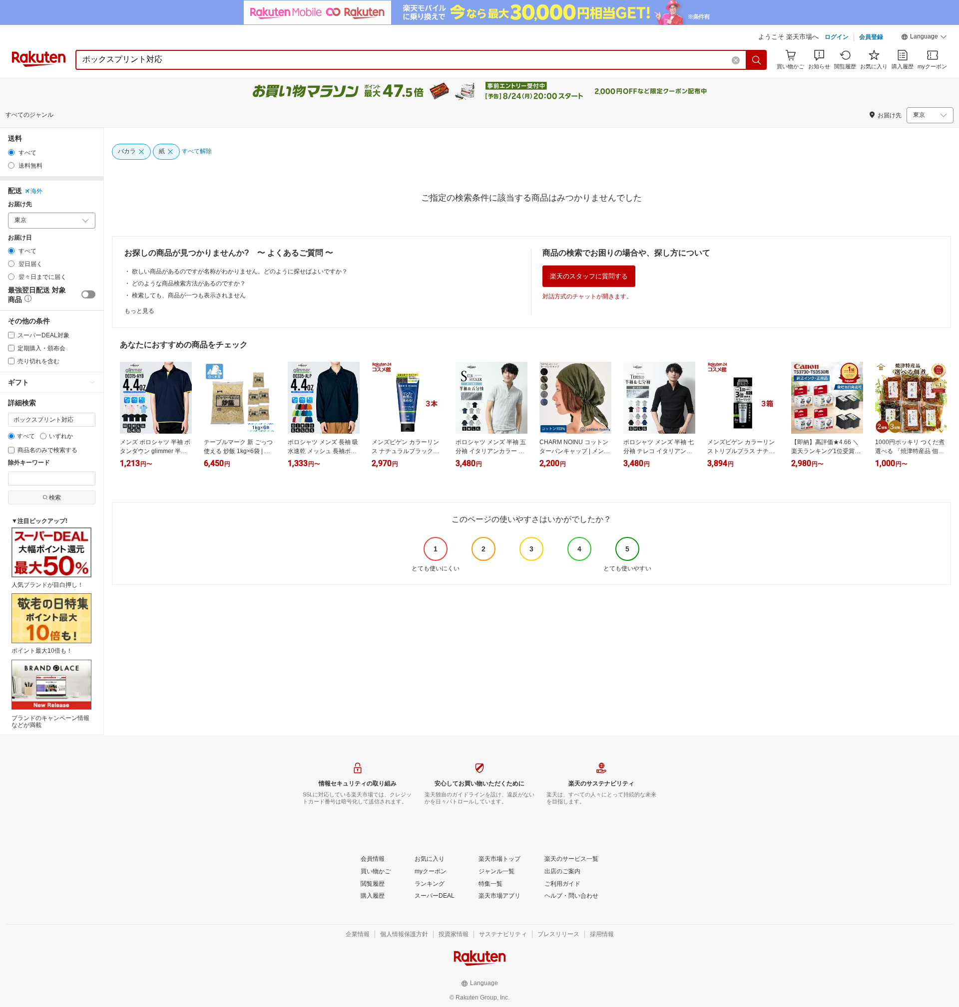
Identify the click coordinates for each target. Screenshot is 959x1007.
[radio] (11, 152)
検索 (55, 497)
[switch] (88, 294)
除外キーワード (29, 463)
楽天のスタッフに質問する (589, 276)
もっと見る (139, 310)
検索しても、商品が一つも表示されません (189, 295)
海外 (36, 191)
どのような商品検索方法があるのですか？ (189, 283)
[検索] (757, 60)
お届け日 (20, 238)
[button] (924, 37)
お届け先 (20, 204)
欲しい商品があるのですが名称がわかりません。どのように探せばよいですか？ (240, 271)
